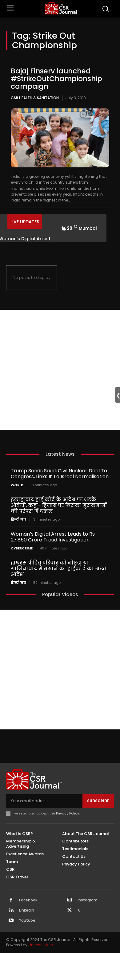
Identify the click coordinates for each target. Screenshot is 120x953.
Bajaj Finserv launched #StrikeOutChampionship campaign (56, 79)
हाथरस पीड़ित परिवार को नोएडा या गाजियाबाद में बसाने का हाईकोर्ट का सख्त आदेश (58, 568)
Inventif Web (41, 944)
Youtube (27, 920)
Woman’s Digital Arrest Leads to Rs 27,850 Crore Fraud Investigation (53, 536)
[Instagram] (69, 900)
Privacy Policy (67, 813)
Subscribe (98, 800)
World (17, 485)
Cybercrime (22, 548)
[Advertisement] (60, 370)
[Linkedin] (11, 911)
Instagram (88, 900)
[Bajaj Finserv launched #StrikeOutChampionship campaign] (60, 137)
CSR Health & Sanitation (35, 97)
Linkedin (26, 910)
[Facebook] (11, 900)
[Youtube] (11, 921)
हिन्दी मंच (18, 519)
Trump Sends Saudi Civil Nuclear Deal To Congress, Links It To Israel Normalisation (60, 473)
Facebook (28, 900)
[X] (69, 911)
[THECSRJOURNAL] (62, 8)
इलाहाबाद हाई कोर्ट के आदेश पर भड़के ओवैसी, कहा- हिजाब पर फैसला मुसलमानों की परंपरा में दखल (59, 505)
